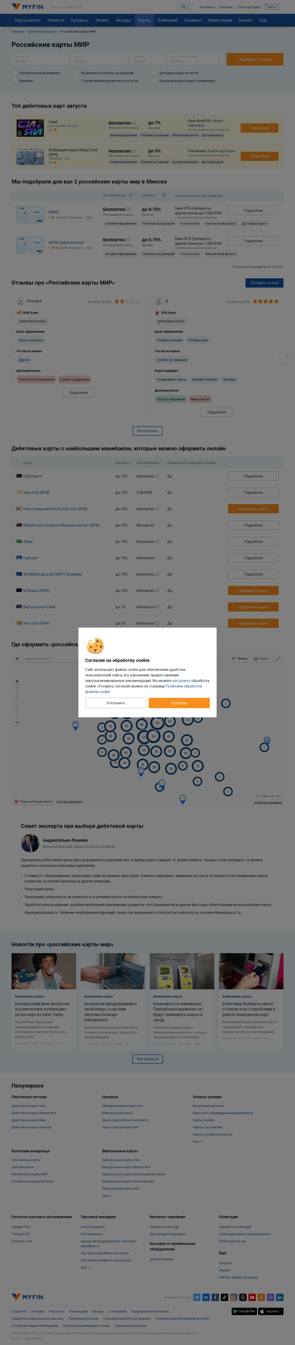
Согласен (179, 702)
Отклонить (115, 702)
